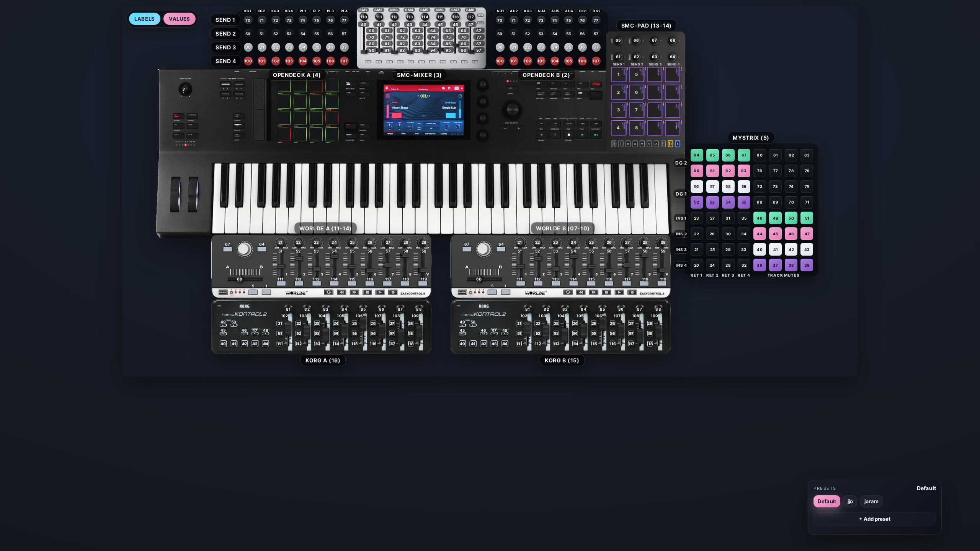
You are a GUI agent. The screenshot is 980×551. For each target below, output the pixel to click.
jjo (850, 501)
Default (827, 501)
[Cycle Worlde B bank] (457, 292)
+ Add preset (874, 519)
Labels (144, 19)
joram (871, 501)
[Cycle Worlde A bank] (218, 292)
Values (179, 19)
